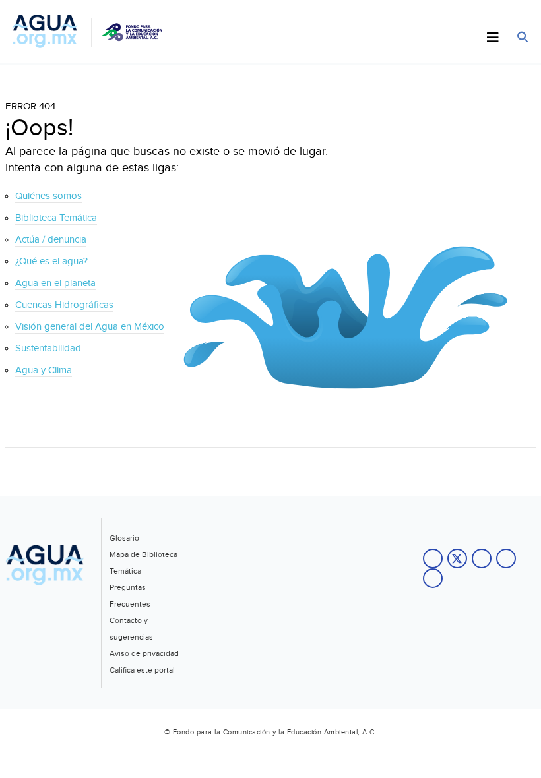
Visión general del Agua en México (89, 326)
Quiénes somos (48, 196)
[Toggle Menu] (492, 38)
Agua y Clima (43, 370)
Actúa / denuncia (50, 239)
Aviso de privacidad (144, 653)
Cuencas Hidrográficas (64, 305)
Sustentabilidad (48, 348)
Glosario (124, 538)
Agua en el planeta (55, 283)
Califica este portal (142, 669)
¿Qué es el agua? (51, 261)
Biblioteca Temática (56, 218)
